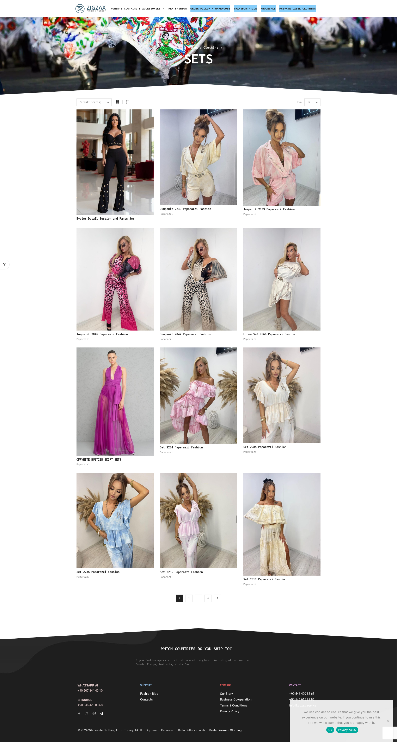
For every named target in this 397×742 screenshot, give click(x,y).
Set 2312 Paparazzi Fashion (264, 579)
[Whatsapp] (94, 713)
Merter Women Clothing (225, 730)
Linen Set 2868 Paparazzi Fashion (269, 334)
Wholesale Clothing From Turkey (110, 730)
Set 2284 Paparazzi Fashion (181, 447)
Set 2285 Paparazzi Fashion (264, 447)
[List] (127, 102)
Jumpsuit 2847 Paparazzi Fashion (185, 334)
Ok (330, 729)
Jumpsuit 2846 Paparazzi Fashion (102, 334)
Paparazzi (166, 213)
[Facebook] (79, 713)
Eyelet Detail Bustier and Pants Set (105, 218)
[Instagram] (86, 713)
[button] (5, 264)
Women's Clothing (203, 47)
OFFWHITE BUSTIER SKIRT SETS (99, 459)
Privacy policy (347, 729)
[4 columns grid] (117, 102)
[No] (388, 721)
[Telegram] (101, 713)
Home (178, 47)
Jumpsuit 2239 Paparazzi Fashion (185, 209)
